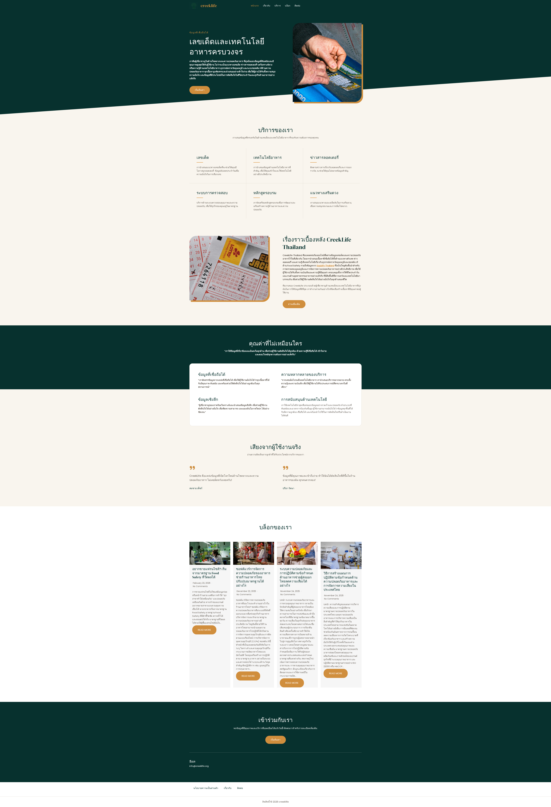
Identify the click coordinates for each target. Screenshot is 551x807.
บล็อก (287, 5)
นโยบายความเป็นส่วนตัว (205, 788)
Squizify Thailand (325, 265)
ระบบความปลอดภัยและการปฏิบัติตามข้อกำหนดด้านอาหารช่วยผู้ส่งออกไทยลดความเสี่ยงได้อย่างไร (296, 577)
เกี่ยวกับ (266, 5)
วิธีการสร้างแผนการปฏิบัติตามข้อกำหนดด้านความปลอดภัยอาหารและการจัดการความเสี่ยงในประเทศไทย (341, 581)
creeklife (209, 5)
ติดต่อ (297, 5)
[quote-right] (192, 468)
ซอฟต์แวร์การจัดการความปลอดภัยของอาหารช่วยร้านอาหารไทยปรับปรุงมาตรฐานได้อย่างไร (253, 577)
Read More (204, 630)
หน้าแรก (255, 5)
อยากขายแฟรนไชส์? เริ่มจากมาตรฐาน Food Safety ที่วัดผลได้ (209, 573)
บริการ (277, 5)
